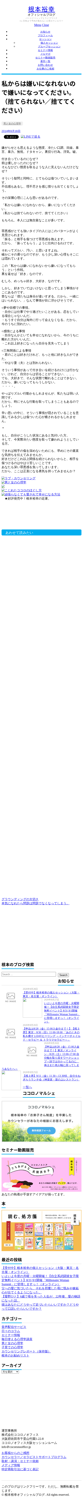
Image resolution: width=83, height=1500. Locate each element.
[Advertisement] (34, 517)
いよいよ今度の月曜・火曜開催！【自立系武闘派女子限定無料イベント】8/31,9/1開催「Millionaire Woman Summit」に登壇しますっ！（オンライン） (40, 1280)
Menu (37, 25)
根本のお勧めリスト (15, 1355)
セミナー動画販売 (45, 57)
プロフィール (45, 35)
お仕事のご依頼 (45, 68)
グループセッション (49, 46)
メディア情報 (11, 1465)
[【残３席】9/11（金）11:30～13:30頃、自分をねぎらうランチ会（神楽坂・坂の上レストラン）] (12, 1080)
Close (45, 25)
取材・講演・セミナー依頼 (20, 1461)
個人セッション (49, 42)
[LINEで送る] (30, 136)
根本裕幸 (41, 9)
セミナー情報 (45, 50)
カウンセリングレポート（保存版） (26, 1351)
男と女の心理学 (12, 123)
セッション (45, 39)
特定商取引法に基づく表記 (20, 1469)
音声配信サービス (14, 1327)
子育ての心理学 (12, 1347)
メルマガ (45, 53)
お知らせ (45, 31)
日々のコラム (11, 1331)
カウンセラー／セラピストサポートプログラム (34, 1457)
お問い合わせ (45, 64)
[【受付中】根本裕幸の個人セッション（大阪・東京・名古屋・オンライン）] (12, 997)
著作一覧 (45, 61)
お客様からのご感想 (15, 1453)
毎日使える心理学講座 (17, 1339)
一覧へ (27, 1087)
